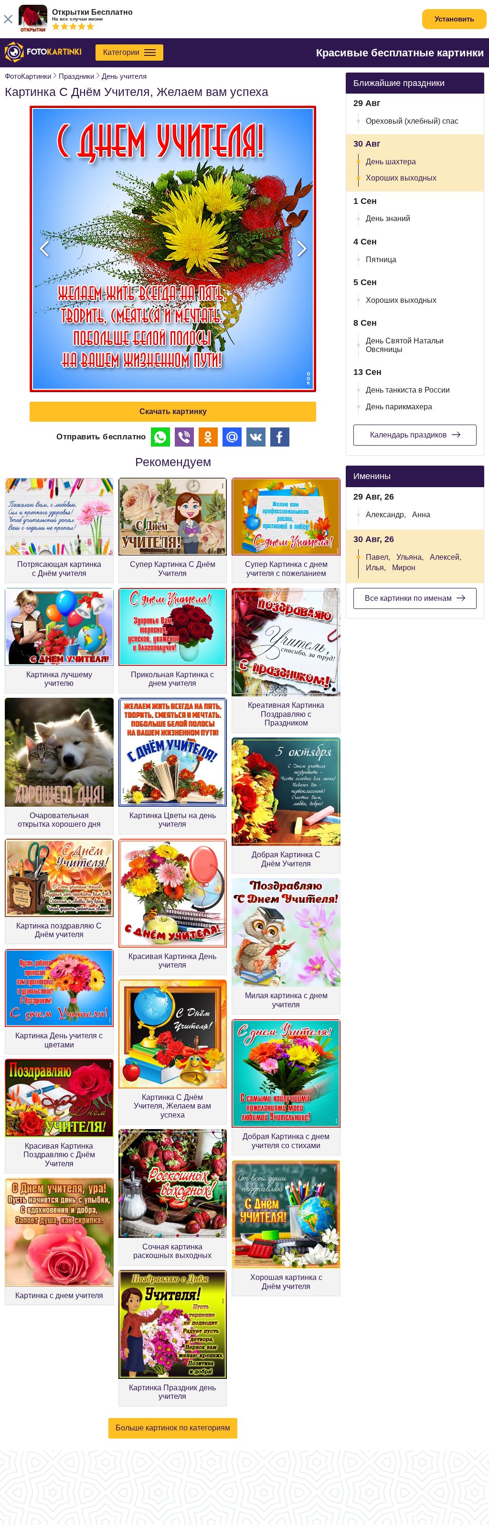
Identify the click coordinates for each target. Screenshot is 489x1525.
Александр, (386, 515)
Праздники (76, 76)
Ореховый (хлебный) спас (412, 121)
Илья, (376, 568)
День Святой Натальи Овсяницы (405, 345)
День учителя (124, 76)
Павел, (378, 557)
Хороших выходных (401, 178)
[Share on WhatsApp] (160, 437)
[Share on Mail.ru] (232, 437)
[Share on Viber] (184, 437)
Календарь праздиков (408, 435)
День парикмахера (399, 407)
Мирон (403, 568)
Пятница (381, 260)
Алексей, (445, 557)
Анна (421, 515)
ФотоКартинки (28, 76)
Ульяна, (410, 557)
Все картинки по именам (408, 598)
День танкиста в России (408, 390)
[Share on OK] (208, 437)
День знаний (388, 218)
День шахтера (391, 162)
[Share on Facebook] (279, 437)
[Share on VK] (256, 437)
